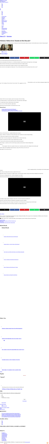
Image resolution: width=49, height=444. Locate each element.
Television (9, 36)
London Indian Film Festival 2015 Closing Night (7, 222)
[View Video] (4, 340)
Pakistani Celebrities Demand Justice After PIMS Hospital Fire (12, 328)
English (6, 443)
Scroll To (2, 409)
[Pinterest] (2, 5)
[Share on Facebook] (14, 58)
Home (3, 25)
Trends (3, 24)
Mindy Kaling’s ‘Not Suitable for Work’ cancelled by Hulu (11, 369)
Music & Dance (4, 21)
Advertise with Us (4, 32)
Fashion (3, 18)
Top (0, 404)
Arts (4, 0)
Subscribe (31, 4)
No (2, 395)
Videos (6, 0)
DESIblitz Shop (4, 433)
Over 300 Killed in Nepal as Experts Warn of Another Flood (11, 416)
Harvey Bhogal (4, 53)
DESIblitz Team (4, 29)
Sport (3, 22)
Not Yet (23, 4)
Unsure (3, 396)
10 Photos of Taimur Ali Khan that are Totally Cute (12, 389)
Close (1, 408)
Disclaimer (3, 30)
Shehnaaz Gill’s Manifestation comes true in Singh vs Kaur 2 (11, 338)
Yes (2, 394)
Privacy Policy (4, 31)
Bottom (5, 404)
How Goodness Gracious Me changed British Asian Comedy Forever (13, 349)
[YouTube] (2, 7)
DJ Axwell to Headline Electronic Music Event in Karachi (10, 413)
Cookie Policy (4, 439)
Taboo (3, 23)
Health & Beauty (4, 20)
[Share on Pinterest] (24, 58)
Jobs (2, 0)
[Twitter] (2, 4)
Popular (5, 407)
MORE (1, 371)
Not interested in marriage (5, 397)
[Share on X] (4, 58)
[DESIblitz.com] (2, 1)
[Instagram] (2, 6)
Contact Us (6, 2)
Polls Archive (4, 402)
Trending (7, 407)
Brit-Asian (3, 17)
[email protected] (27, 442)
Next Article (2, 221)
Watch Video (5, 51)
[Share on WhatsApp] (34, 58)
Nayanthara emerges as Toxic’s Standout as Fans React (11, 359)
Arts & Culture (4, 16)
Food (2, 19)
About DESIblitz (4, 28)
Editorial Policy (4, 440)
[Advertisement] (16, 91)
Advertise (3, 2)
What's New (2, 407)
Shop (1, 2)
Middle (2, 404)
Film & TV (2, 36)
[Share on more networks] (44, 58)
